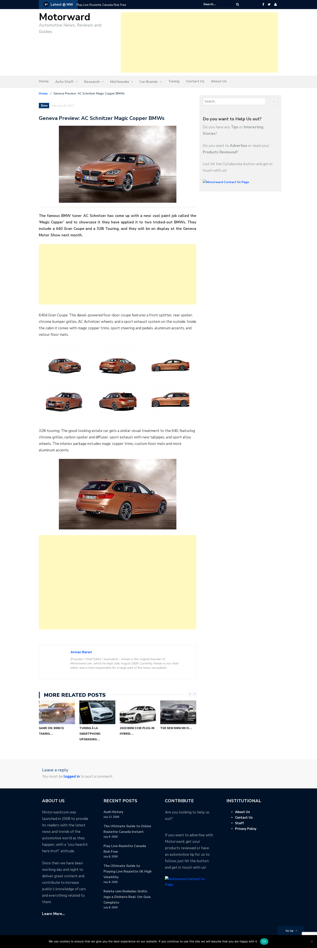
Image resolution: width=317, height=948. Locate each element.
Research (92, 81)
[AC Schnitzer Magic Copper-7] (170, 401)
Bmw (44, 106)
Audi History (113, 812)
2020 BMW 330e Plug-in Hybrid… (96, 731)
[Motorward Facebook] (263, 4)
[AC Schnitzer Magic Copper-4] (170, 362)
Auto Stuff (64, 81)
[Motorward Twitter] (269, 4)
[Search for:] (216, 4)
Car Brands (149, 81)
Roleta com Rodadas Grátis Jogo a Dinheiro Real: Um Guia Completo (127, 897)
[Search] (237, 4)
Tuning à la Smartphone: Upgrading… (50, 733)
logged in (72, 776)
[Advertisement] (199, 42)
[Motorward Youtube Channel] (275, 4)
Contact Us (195, 81)
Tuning (173, 81)
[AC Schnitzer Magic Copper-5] (65, 401)
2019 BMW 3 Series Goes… (174, 731)
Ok (264, 941)
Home (44, 81)
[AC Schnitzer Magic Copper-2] (65, 362)
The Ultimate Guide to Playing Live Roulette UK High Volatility (128, 871)
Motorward (64, 17)
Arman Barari (81, 652)
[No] (311, 941)
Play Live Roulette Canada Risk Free (101, 5)
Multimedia (119, 81)
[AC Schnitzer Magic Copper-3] (117, 362)
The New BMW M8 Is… (136, 728)
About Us (219, 81)
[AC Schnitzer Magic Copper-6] (117, 401)
